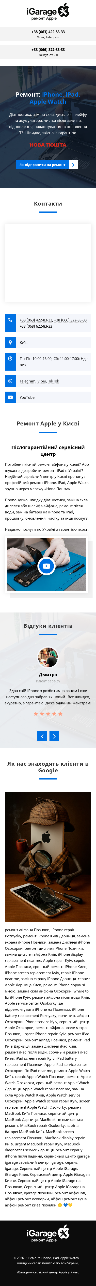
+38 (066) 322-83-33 (48, 49)
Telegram (27, 381)
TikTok (53, 381)
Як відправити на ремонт (42, 164)
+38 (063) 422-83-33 (48, 31)
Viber (41, 381)
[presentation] (42, 736)
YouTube (27, 397)
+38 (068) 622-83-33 (36, 326)
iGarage (48, 12)
